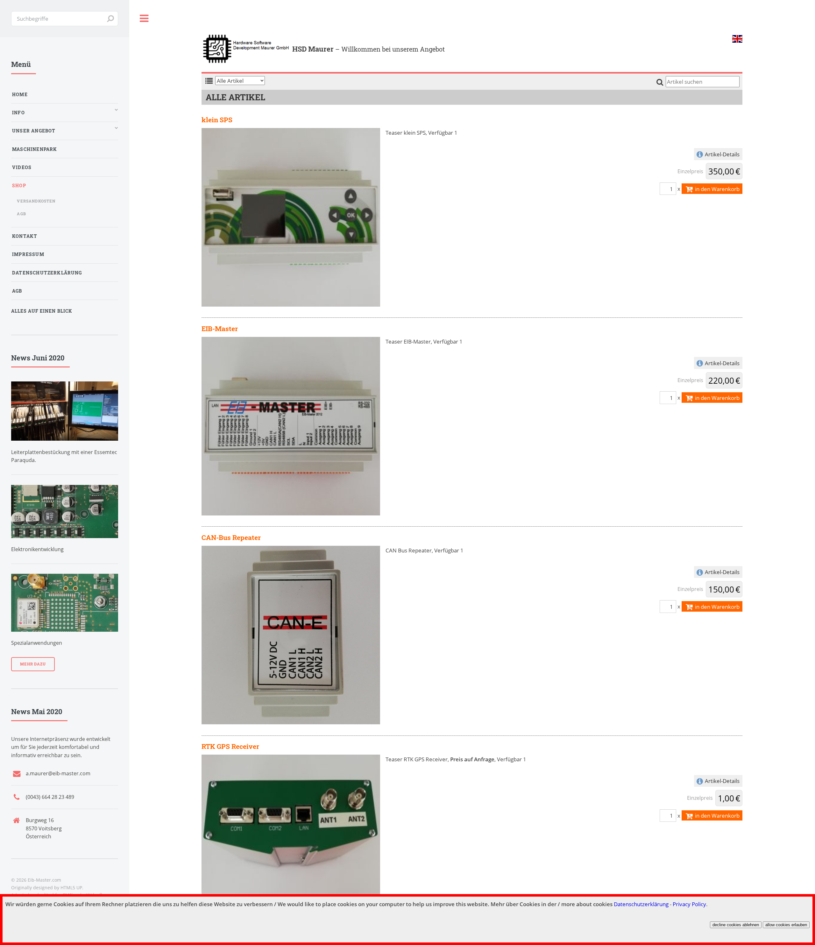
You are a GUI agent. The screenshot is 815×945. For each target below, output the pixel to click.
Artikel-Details (722, 154)
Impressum (28, 254)
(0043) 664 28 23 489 (50, 796)
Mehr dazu (33, 663)
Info (18, 113)
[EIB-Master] (291, 425)
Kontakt (24, 236)
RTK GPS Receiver (230, 746)
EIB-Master (220, 328)
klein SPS (217, 119)
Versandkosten (36, 200)
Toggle (144, 18)
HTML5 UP (71, 888)
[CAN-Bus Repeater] (291, 634)
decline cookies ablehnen (735, 924)
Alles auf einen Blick (41, 311)
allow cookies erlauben (786, 924)
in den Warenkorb (717, 189)
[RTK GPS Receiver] (291, 843)
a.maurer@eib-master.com (58, 773)
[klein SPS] (291, 216)
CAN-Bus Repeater (231, 537)
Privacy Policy (689, 904)
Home (20, 94)
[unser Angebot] (64, 511)
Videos (22, 167)
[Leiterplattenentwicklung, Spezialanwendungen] (64, 603)
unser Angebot (33, 131)
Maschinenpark (34, 149)
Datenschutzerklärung (641, 904)
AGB (21, 213)
